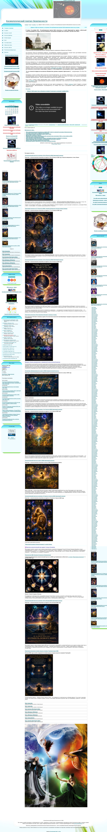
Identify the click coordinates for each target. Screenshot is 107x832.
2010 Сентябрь (95, 314)
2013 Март (94, 352)
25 (13, 113)
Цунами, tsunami (6, 337)
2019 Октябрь (94, 451)
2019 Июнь (94, 446)
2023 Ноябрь (94, 512)
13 (17, 109)
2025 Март (94, 527)
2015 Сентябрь (95, 389)
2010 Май (94, 309)
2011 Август (94, 328)
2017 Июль (94, 417)
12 (15, 109)
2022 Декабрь (94, 498)
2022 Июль (94, 492)
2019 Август (94, 448)
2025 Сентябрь (95, 535)
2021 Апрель (94, 473)
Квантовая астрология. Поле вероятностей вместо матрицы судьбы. (11, 218)
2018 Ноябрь (94, 437)
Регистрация (67, 1)
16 (9, 111)
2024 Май (94, 517)
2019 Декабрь (94, 453)
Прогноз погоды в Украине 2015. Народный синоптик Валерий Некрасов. (11, 391)
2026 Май (94, 545)
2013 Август (94, 358)
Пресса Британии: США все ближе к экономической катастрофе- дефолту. (43, 139)
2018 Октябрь (94, 436)
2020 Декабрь (94, 468)
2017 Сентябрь (95, 419)
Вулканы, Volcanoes (7, 323)
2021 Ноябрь (94, 482)
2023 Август (94, 508)
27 (17, 113)
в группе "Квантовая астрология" (76, 557)
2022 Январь (94, 485)
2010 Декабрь (94, 318)
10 (11, 109)
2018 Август (94, 433)
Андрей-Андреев (52, 124)
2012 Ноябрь (94, 347)
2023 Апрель (94, 503)
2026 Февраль (95, 541)
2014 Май (94, 369)
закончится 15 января (56, 68)
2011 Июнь (94, 326)
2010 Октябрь (94, 316)
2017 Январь (94, 409)
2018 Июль (94, 432)
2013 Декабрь (94, 363)
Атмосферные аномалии (8, 340)
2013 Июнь (94, 356)
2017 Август (94, 418)
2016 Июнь (94, 401)
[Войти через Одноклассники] (14, 280)
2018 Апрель (94, 428)
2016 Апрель (94, 398)
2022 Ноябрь (94, 497)
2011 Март (94, 322)
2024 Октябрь (94, 522)
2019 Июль (94, 447)
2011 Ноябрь (94, 332)
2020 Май (94, 459)
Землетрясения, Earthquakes (9, 319)
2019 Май (94, 444)
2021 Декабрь (94, 483)
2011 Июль (94, 327)
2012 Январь (94, 334)
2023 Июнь (94, 506)
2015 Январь (94, 379)
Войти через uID (12, 277)
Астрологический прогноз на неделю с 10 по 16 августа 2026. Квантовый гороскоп (11, 206)
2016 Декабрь (94, 408)
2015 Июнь (94, 386)
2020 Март (94, 457)
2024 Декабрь (94, 525)
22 (7, 113)
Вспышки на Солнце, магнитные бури (11, 352)
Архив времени (6, 356)
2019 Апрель (94, 443)
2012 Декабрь (94, 348)
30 (9, 114)
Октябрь (34, 24)
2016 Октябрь (94, 406)
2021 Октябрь (94, 481)
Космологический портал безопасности (26, 21)
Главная (26, 24)
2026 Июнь (94, 546)
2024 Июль (94, 518)
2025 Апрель (94, 528)
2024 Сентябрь (95, 521)
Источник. (28, 89)
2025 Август (94, 533)
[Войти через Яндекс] (11, 280)
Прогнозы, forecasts (7, 349)
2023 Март (94, 502)
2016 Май (94, 399)
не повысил (31, 80)
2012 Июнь (94, 341)
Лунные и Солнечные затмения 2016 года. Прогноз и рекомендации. (11, 407)
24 (11, 113)
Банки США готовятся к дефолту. (33, 135)
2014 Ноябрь (94, 377)
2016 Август (94, 403)
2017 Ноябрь (94, 422)
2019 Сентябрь (95, 449)
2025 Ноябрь (94, 537)
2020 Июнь (94, 461)
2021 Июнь (94, 476)
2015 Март (94, 382)
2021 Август (94, 478)
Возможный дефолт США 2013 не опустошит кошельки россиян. (41, 141)
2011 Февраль (94, 321)
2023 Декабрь (94, 513)
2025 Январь (94, 526)
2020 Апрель (94, 458)
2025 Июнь (94, 531)
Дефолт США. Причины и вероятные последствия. (37, 140)
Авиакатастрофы (7, 344)
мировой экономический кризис (63, 124)
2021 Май (94, 475)
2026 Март (94, 542)
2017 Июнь (94, 416)
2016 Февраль (95, 396)
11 (13, 109)
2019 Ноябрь (94, 452)
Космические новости (8, 354)
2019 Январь (94, 439)
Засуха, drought (6, 330)
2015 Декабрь (94, 393)
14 (5, 111)
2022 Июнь (94, 491)
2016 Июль (94, 402)
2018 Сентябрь (95, 434)
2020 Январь (94, 454)
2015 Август (94, 388)
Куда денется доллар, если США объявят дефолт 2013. (38, 134)
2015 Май (94, 384)
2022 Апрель (94, 488)
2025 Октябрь (94, 536)
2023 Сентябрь (95, 510)
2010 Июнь (94, 311)
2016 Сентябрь (95, 404)
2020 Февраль (95, 456)
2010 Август (94, 313)
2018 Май (94, 429)
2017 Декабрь (94, 423)
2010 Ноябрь (94, 317)
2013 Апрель (94, 353)
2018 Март (94, 427)
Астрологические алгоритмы (9, 358)
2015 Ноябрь (94, 392)
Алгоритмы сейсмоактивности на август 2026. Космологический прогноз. (10, 226)
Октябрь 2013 (12, 105)
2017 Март (94, 412)
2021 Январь (94, 470)
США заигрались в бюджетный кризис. (35, 137)
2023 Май (94, 505)
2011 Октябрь (94, 331)
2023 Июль (94, 507)
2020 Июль (94, 462)
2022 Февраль (95, 486)
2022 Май (94, 490)
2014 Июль (94, 372)
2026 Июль (94, 547)
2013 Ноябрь (94, 362)
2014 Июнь (94, 371)
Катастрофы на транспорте (9, 346)
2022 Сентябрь (95, 495)
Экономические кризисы (8, 335)
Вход (71, 1)
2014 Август (94, 373)
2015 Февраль (95, 381)
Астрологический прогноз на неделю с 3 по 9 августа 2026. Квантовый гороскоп (11, 238)
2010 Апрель (94, 308)
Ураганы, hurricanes (7, 332)
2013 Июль (94, 357)
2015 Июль (94, 387)
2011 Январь (94, 319)
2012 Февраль (95, 336)
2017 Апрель (94, 413)
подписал (70, 84)
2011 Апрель (94, 323)
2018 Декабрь (94, 438)
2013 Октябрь (94, 361)
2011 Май (94, 324)
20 (17, 111)
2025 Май (94, 530)
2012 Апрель (94, 338)
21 (5, 113)
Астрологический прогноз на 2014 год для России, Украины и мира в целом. (11, 403)
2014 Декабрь (94, 378)
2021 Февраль (95, 471)
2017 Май (94, 414)
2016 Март (94, 397)
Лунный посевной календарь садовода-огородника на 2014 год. (10, 420)
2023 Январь (94, 500)
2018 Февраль (95, 426)
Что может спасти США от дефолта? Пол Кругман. (37, 133)
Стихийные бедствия (7, 351)
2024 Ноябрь (94, 523)
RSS (74, 1)
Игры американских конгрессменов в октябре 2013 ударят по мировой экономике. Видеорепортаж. (49, 132)
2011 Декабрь (94, 333)
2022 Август (94, 493)
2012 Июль (94, 342)
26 (15, 113)
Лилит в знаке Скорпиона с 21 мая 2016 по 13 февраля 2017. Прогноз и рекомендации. (11, 411)
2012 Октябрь (94, 346)
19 (15, 111)
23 (9, 113)
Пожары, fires (6, 328)
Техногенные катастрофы (8, 342)
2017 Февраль (95, 411)
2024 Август (94, 520)
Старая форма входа (11, 283)
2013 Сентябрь (95, 359)
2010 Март (94, 307)
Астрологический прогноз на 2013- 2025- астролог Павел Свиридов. (11, 395)
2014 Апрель (94, 368)
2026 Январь (94, 540)
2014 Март (94, 367)
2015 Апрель (94, 383)
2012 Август (94, 343)
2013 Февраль (95, 351)
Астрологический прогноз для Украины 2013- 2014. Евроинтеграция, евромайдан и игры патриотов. (11, 382)
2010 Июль (94, 312)
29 (7, 114)
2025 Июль (94, 532)
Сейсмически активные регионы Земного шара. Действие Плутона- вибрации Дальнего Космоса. (11, 415)
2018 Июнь (94, 431)
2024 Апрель (94, 516)
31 (11, 114)
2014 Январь (94, 364)
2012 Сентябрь (95, 344)
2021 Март (94, 472)
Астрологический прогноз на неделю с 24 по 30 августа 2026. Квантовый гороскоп (11, 182)
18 (13, 111)
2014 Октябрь (94, 376)
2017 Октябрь (94, 421)
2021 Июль (94, 477)
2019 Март (94, 442)
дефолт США (71, 124)
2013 (30, 24)
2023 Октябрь (94, 511)
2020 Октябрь (94, 466)
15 (7, 111)
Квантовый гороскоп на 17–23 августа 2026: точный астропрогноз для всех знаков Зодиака (11, 194)
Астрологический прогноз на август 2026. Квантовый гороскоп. (11, 246)
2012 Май (94, 339)
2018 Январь (94, 424)
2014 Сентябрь (95, 374)
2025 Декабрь (94, 538)
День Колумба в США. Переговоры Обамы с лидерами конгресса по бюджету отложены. (46, 138)
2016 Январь (94, 394)
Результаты (4, 374)
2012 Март (94, 337)
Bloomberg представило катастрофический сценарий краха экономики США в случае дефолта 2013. (49, 136)
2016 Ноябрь (94, 407)
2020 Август (94, 463)
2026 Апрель (94, 543)
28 (5, 114)
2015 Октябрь (94, 391)
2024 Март (94, 515)
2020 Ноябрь (94, 467)
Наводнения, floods (7, 325)
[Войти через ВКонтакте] (9, 280)
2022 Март (94, 487)
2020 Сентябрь (95, 465)
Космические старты (7, 348)
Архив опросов (11, 374)
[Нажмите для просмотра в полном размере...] (39, 200)
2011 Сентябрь (95, 329)
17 (11, 111)
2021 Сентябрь (95, 480)
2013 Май (94, 354)
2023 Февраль (95, 501)
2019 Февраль (95, 441)
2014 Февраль (95, 366)
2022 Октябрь (94, 496)
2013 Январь (94, 349)
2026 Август (94, 548)
